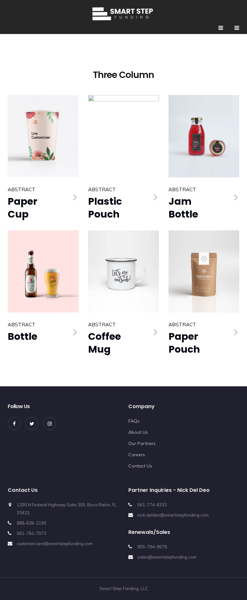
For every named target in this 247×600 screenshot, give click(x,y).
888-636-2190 (31, 523)
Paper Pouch (184, 343)
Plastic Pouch (105, 207)
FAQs (134, 421)
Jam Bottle (183, 207)
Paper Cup (22, 207)
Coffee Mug (104, 343)
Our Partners (142, 443)
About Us (138, 432)
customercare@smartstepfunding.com (55, 543)
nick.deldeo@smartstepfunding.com (173, 515)
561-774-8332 (152, 504)
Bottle (22, 336)
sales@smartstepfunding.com (167, 557)
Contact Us (140, 466)
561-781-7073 (31, 533)
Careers (136, 455)
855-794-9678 (152, 546)
